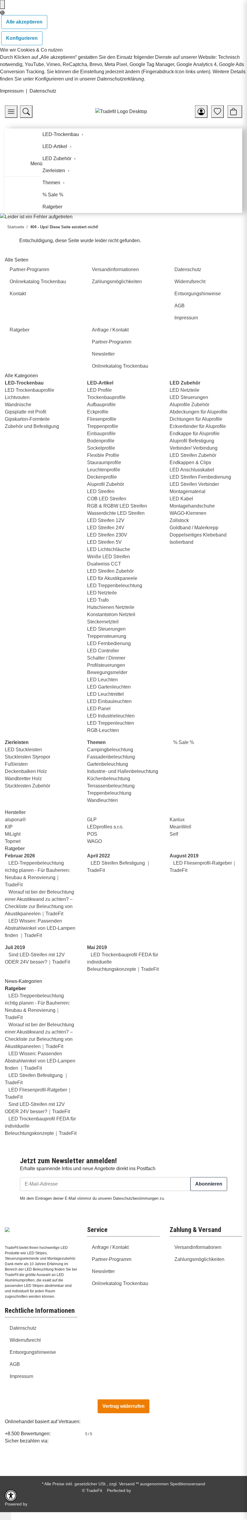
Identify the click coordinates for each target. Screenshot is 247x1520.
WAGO (94, 841)
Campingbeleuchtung (110, 749)
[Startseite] (121, 112)
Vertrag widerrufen (123, 1406)
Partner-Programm (111, 1259)
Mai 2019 (97, 947)
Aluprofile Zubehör (189, 404)
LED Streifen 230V (107, 534)
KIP (9, 826)
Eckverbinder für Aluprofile (198, 426)
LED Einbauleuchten (109, 701)
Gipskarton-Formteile (27, 419)
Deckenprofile (102, 477)
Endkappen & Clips (190, 462)
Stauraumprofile (104, 462)
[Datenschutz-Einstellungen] (2, 4)
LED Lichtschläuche (108, 549)
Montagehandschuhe (192, 505)
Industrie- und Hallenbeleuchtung (122, 771)
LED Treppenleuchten (110, 723)
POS (92, 834)
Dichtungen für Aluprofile (196, 419)
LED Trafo (98, 600)
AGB (15, 1364)
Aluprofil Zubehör (105, 484)
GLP (92, 819)
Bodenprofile (100, 440)
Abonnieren (208, 1183)
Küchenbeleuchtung (108, 778)
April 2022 (98, 855)
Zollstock (179, 520)
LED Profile (99, 390)
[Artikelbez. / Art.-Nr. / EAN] (26, 111)
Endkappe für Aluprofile (195, 433)
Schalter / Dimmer (106, 657)
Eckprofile (97, 411)
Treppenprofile (102, 426)
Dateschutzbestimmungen (135, 1198)
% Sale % (183, 742)
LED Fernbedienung (109, 643)
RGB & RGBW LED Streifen (117, 505)
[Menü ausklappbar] (13, 165)
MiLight (12, 834)
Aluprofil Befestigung (192, 440)
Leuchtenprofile (103, 469)
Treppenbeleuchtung (109, 793)
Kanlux (177, 819)
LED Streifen (100, 491)
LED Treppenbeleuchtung (114, 585)
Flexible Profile (103, 455)
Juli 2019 (15, 947)
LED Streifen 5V (104, 542)
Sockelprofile (101, 448)
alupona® (15, 819)
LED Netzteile (102, 592)
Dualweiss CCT (104, 563)
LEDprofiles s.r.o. (105, 826)
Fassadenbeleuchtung (111, 756)
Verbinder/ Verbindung (193, 448)
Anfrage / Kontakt (110, 1247)
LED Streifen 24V (105, 527)
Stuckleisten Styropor (27, 756)
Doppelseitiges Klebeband (198, 534)
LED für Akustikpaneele (112, 578)
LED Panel (99, 708)
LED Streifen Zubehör (110, 571)
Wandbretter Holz (23, 778)
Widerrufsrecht (25, 1340)
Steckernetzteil (103, 621)
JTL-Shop (38, 1504)
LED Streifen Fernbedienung (200, 477)
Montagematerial (187, 491)
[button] (201, 111)
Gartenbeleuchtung (107, 764)
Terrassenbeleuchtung (111, 785)
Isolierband (181, 542)
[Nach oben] (5, 1516)
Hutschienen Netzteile (110, 607)
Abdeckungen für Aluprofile (198, 411)
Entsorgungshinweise (33, 1352)
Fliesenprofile (101, 419)
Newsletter (103, 1271)
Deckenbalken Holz (26, 771)
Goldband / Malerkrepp (194, 527)
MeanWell (180, 826)
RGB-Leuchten (103, 730)
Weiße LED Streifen (108, 556)
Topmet (12, 841)
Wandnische (18, 404)
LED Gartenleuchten (109, 686)
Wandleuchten (102, 800)
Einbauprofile (101, 433)
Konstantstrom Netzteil (111, 614)
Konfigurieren (22, 38)
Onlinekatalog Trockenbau (120, 1283)
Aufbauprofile (101, 404)
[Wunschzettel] (217, 111)
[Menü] (11, 111)
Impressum (11, 90)
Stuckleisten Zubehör (27, 785)
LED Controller (103, 650)
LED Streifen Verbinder (194, 484)
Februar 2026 (20, 855)
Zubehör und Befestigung (32, 426)
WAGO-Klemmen (188, 513)
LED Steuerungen (106, 629)
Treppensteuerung (106, 636)
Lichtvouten (17, 397)
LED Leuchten (102, 679)
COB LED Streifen (106, 498)
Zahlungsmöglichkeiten (199, 1259)
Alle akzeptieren (24, 21)
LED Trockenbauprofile (29, 390)
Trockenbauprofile (106, 397)
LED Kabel (181, 498)
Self (174, 834)
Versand (127, 1483)
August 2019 (184, 855)
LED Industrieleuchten (111, 715)
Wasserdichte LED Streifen (116, 513)
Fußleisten (16, 764)
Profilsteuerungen (106, 665)
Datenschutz (43, 90)
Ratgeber (15, 988)
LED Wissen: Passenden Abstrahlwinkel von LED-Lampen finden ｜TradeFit (40, 928)
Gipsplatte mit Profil (25, 411)
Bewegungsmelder (107, 672)
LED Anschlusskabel (192, 469)
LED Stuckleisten (23, 749)
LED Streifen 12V (105, 520)
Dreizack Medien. (148, 1490)
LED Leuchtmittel (105, 694)
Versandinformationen (197, 1247)
